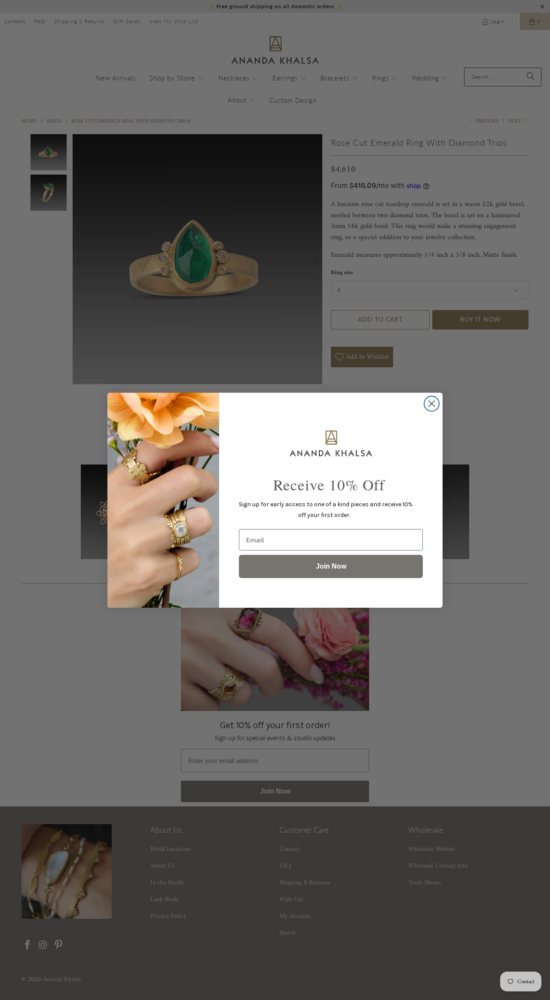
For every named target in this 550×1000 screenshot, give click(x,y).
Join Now (331, 566)
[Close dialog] (431, 403)
